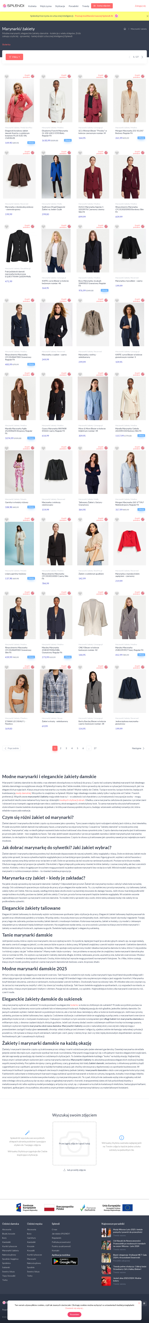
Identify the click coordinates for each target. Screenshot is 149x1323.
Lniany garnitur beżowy (15, 573)
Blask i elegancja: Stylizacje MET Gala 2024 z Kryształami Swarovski (130, 1256)
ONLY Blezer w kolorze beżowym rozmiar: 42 (89, 648)
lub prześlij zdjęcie (76, 1169)
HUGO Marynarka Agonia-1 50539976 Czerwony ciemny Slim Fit (91, 209)
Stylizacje (60, 6)
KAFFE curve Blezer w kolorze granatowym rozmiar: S (128, 355)
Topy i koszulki (8, 1275)
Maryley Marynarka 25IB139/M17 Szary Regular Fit (129, 648)
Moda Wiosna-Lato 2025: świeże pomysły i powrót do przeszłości (128, 1230)
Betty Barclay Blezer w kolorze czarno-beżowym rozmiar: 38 (92, 722)
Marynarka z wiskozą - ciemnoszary (51, 503)
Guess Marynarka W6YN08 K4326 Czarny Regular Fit (54, 429)
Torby (5, 1280)
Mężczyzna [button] (46, 6)
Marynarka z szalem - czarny (54, 354)
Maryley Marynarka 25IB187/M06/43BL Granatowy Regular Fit (52, 650)
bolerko (74, 1005)
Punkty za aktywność (61, 1246)
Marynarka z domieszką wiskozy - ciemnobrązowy (19, 208)
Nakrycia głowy (9, 1254)
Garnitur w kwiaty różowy (16, 502)
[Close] (147, 16)
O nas (54, 1229)
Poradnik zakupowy (121, 1261)
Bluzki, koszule (8, 1233)
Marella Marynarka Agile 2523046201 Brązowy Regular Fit (18, 431)
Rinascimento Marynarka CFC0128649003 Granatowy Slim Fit (18, 650)
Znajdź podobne (26, 76)
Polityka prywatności (61, 1242)
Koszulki (31, 1250)
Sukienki (6, 1267)
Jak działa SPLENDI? (61, 1233)
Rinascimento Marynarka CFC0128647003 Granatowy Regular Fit (18, 357)
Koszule (30, 1246)
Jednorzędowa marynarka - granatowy (127, 722)
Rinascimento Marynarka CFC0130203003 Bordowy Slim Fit (129, 209)
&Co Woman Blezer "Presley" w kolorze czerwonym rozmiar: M (93, 131)
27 (95, 748)
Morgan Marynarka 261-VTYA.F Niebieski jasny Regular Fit (129, 503)
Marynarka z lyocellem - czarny (128, 281)
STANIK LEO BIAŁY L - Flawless (15, 722)
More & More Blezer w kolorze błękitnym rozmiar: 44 (92, 429)
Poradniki (73, 6)
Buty (4, 1238)
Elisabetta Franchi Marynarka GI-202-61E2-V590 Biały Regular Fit (55, 133)
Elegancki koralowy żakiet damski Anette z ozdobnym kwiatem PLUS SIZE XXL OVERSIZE (17, 134)
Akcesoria (6, 1229)
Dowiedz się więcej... (74, 1308)
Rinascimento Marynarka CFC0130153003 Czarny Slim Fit (55, 576)
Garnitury (31, 1238)
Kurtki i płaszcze (9, 1246)
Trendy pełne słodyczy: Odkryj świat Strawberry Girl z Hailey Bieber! (129, 1267)
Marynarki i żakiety (10, 1250)
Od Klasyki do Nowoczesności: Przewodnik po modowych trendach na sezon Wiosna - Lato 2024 (129, 1243)
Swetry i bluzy (8, 1271)
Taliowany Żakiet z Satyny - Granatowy (91, 503)
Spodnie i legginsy (10, 1259)
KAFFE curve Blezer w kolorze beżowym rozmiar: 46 (55, 282)
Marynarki (31, 1259)
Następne (136, 748)
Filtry (15, 57)
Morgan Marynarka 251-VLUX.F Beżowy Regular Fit (129, 131)
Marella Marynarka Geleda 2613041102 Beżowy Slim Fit (128, 429)
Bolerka (6, 44)
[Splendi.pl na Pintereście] (144, 1303)
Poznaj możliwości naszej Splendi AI (94, 15)
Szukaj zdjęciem (103, 6)
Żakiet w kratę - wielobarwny (55, 721)
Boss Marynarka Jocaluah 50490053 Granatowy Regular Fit (92, 283)
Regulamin (56, 1238)
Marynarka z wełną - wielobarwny (88, 355)
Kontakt (55, 1250)
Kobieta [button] (32, 6)
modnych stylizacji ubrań (72, 800)
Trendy (85, 6)
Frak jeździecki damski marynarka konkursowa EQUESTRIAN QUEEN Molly (18, 274)
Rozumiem (74, 1314)
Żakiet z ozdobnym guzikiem (91, 573)
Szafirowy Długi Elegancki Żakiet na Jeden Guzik (53, 208)
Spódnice (6, 1263)
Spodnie (30, 1267)
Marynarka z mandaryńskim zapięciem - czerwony (127, 574)
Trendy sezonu (119, 1235)
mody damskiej (23, 793)
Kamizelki (6, 1242)
